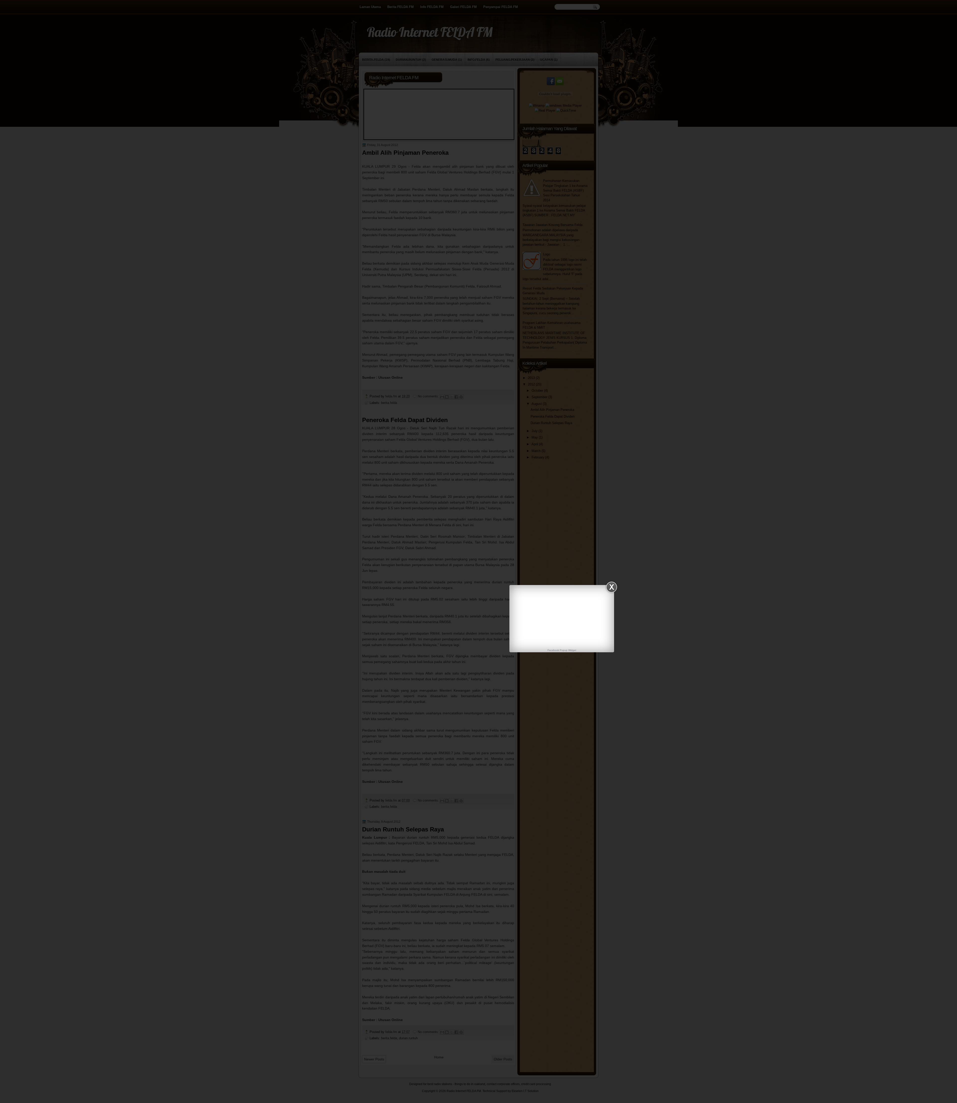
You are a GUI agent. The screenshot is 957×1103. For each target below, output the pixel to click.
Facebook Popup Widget (562, 650)
